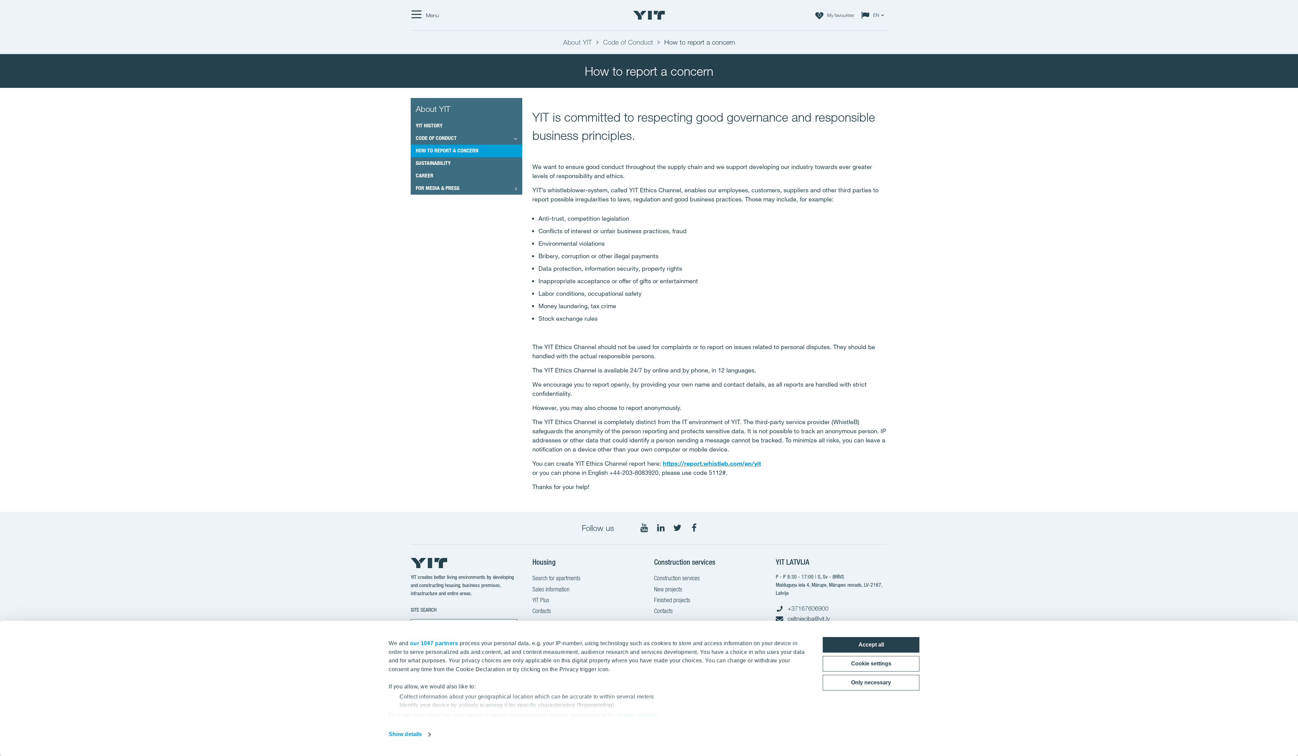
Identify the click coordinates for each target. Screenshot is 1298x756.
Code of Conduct (436, 138)
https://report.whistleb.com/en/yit (712, 463)
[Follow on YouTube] (644, 527)
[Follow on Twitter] (677, 527)
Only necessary (871, 682)
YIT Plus (540, 600)
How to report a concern (447, 150)
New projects (668, 589)
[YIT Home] (649, 15)
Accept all (871, 645)
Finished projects (672, 600)
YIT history (429, 125)
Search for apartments (556, 578)
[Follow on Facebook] (694, 527)
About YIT (433, 109)
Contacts (541, 610)
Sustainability (433, 163)
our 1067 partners (434, 643)
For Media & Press (437, 188)
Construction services (677, 578)
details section (637, 715)
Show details (405, 734)
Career (424, 175)
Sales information (551, 589)
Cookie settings (871, 663)
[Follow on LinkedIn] (660, 527)
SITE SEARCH (424, 610)
